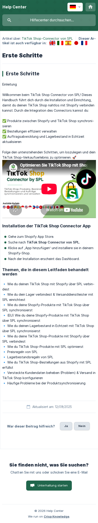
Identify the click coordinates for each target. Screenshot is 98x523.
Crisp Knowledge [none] (56, 516)
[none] (14, 7)
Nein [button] (81, 426)
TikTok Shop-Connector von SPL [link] (47, 38)
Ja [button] (66, 426)
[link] (52, 43)
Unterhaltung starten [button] (53, 485)
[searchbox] (49, 20)
